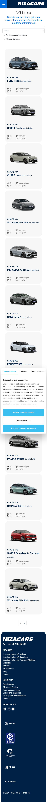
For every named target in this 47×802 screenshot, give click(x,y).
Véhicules (7, 663)
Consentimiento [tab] (9, 372)
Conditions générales (12, 693)
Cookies (6, 698)
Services (6, 666)
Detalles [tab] (23, 372)
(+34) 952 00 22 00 (15, 644)
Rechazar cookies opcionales (23, 428)
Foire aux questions (11, 690)
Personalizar (22, 420)
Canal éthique (8, 684)
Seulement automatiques (16, 35)
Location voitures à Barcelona (15, 657)
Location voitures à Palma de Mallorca (19, 660)
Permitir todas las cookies (23, 413)
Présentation (8, 668)
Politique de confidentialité (14, 696)
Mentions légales (10, 687)
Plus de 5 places (13, 39)
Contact (6, 674)
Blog (5, 671)
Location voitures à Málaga (14, 654)
